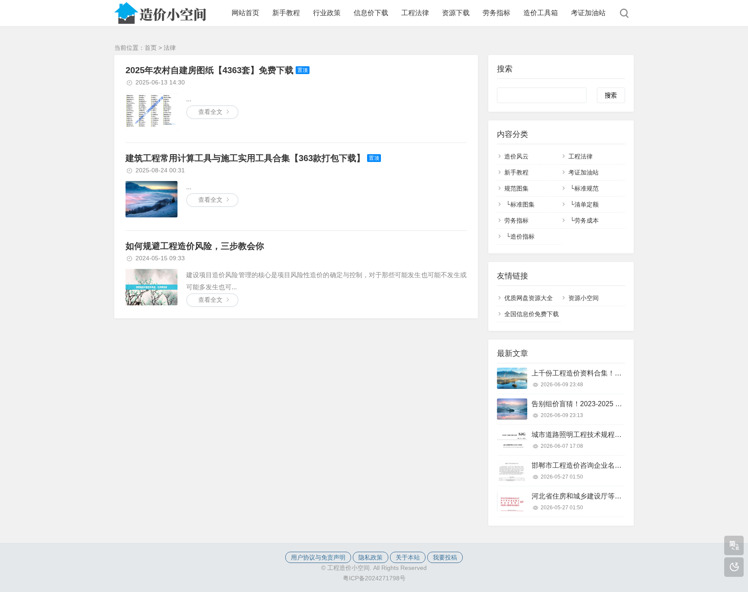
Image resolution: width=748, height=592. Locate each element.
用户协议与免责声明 (318, 557)
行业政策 (327, 12)
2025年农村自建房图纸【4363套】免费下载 (209, 70)
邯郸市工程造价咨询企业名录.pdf (582, 465)
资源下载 (456, 12)
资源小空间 (583, 297)
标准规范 (586, 188)
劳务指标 (496, 12)
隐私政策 (370, 557)
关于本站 (408, 557)
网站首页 (245, 12)
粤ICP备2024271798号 (374, 578)
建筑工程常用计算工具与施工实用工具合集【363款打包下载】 (245, 158)
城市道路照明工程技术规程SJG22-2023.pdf (598, 434)
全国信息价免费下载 (531, 314)
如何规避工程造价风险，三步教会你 (195, 246)
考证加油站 (588, 12)
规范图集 (516, 188)
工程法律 (415, 12)
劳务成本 (586, 220)
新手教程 (286, 12)
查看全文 (210, 111)
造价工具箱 (540, 12)
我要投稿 (445, 557)
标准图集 (522, 204)
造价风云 (516, 156)
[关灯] (734, 567)
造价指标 (522, 236)
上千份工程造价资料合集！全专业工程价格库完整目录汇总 (622, 373)
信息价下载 (371, 12)
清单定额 (586, 204)
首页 (151, 47)
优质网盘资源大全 (528, 297)
